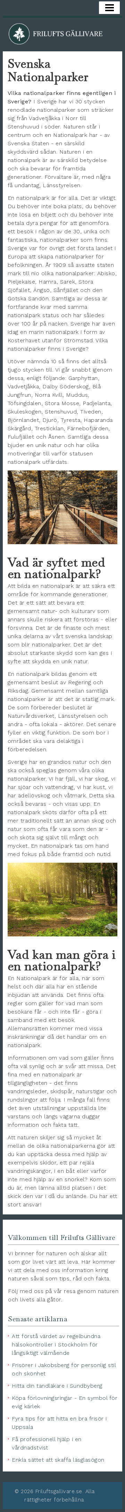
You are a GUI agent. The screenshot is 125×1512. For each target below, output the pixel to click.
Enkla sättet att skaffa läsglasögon (58, 1459)
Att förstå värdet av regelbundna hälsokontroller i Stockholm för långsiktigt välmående (56, 1344)
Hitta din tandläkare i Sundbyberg (57, 1385)
